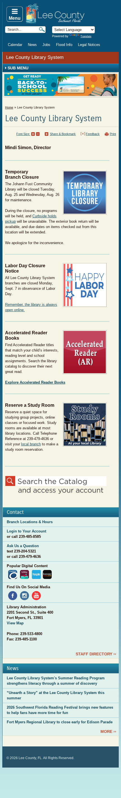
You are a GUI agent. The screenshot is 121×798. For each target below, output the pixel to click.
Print (113, 134)
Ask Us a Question (23, 546)
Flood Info (64, 45)
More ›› (108, 731)
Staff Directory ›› (96, 654)
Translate (85, 36)
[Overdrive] (13, 574)
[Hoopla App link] (36, 574)
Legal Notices (89, 45)
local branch (31, 444)
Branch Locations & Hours (30, 522)
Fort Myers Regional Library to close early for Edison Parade (60, 722)
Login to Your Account (26, 531)
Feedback (93, 134)
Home (9, 107)
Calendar (15, 45)
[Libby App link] (24, 574)
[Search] (42, 29)
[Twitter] (37, 639)
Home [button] (72, 13)
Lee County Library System (35, 57)
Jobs (46, 45)
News (32, 45)
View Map (15, 623)
